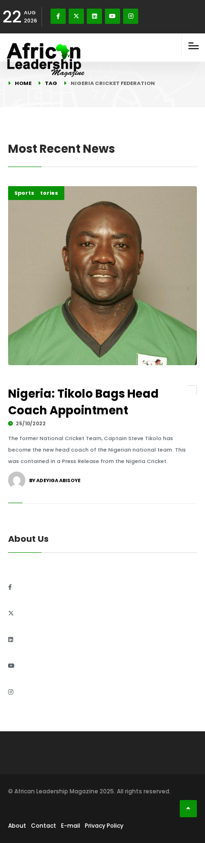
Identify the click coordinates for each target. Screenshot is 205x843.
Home (23, 83)
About (17, 826)
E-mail (70, 826)
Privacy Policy (104, 826)
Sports (24, 193)
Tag (51, 83)
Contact (43, 826)
